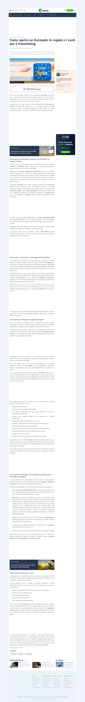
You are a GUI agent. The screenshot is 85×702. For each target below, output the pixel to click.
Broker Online (46, 683)
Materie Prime (57, 685)
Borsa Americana (57, 683)
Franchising (13, 654)
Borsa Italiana (57, 678)
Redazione (66, 678)
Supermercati (29, 654)
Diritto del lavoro (20, 37)
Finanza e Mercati (58, 676)
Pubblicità (34, 685)
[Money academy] (50, 15)
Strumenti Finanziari (47, 676)
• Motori (59, 15)
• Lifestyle (73, 15)
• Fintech (64, 15)
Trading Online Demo (47, 678)
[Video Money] (55, 15)
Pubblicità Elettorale (36, 687)
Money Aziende (35, 683)
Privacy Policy (67, 685)
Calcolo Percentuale (47, 687)
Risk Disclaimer (67, 680)
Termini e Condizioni (68, 683)
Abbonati (70, 10)
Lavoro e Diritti (13, 37)
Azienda (21, 654)
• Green (68, 15)
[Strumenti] (52, 15)
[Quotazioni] (48, 15)
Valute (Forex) (57, 687)
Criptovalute (45, 685)
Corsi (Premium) (46, 680)
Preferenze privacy (68, 687)
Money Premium (35, 680)
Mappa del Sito (35, 678)
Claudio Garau (14, 48)
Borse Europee (57, 680)
